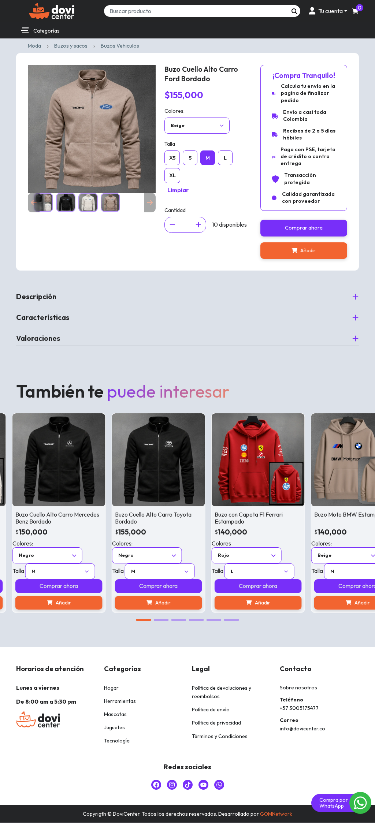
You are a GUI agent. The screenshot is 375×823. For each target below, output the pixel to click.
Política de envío (211, 709)
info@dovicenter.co (302, 728)
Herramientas (120, 701)
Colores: (174, 111)
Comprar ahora (304, 227)
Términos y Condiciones (220, 736)
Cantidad (175, 210)
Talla (169, 144)
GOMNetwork (276, 814)
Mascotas (115, 714)
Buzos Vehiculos (120, 45)
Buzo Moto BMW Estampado (327, 514)
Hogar (111, 688)
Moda (34, 45)
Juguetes (114, 727)
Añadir (308, 250)
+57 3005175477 (299, 708)
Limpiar (178, 190)
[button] (327, 10)
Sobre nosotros (298, 687)
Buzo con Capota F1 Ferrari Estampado (224, 518)
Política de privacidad (216, 722)
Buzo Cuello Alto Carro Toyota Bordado (129, 518)
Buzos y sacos (71, 45)
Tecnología (117, 740)
